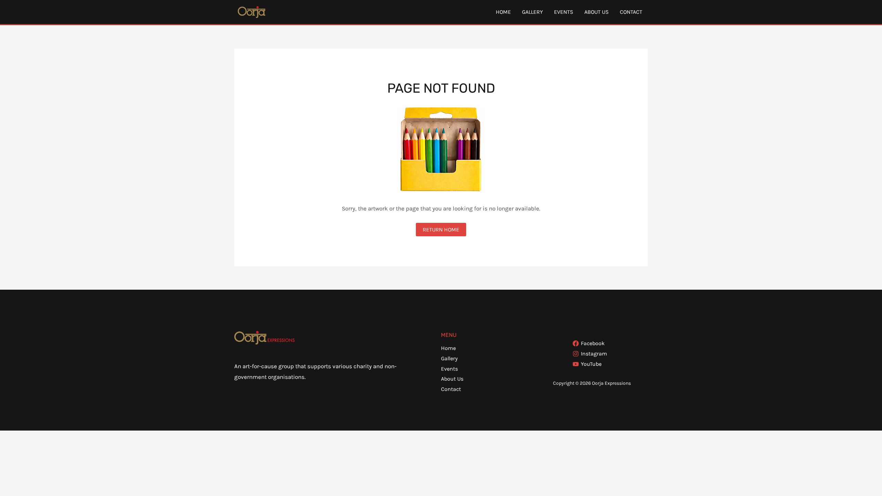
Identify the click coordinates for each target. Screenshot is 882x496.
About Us (596, 12)
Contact (631, 12)
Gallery (532, 12)
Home (503, 12)
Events (563, 12)
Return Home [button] (441, 229)
